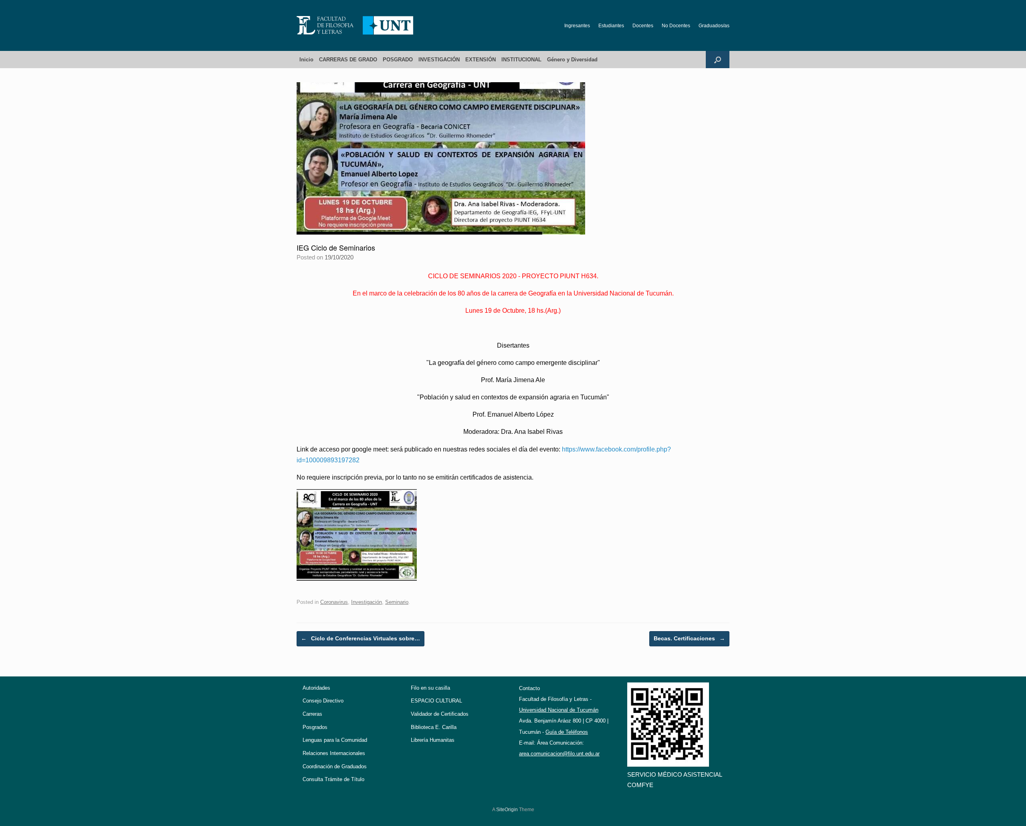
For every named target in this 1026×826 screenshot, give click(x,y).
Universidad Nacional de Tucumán (558, 710)
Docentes (642, 25)
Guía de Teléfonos (566, 732)
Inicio (306, 60)
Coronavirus (334, 602)
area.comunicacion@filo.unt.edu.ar (559, 754)
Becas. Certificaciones (689, 638)
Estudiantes (611, 25)
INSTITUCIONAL (521, 60)
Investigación (366, 602)
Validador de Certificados (440, 714)
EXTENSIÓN (480, 60)
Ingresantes (577, 25)
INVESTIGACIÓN (439, 60)
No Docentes (676, 25)
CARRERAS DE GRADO (348, 60)
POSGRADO (398, 60)
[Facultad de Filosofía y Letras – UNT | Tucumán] (355, 25)
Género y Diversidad (572, 60)
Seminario (396, 602)
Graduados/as (714, 25)
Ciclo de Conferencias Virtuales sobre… (360, 638)
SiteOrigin (507, 809)
